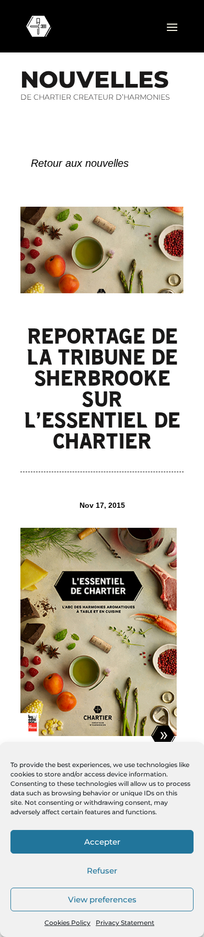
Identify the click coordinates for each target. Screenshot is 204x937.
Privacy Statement (125, 923)
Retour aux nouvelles (80, 163)
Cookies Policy (67, 923)
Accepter (102, 842)
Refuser (102, 871)
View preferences (102, 899)
